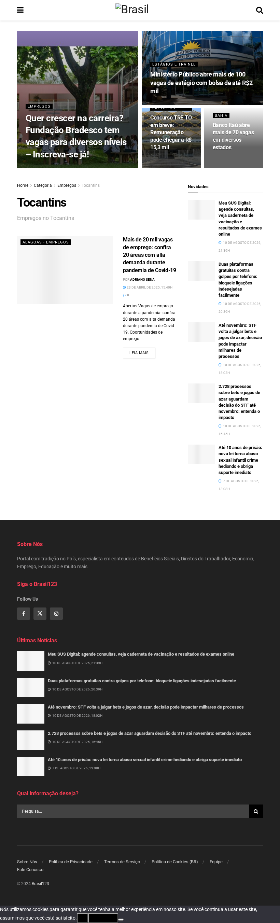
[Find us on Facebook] (23, 613)
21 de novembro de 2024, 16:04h (95, 167)
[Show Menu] (20, 10)
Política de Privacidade (71, 861)
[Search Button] (259, 10)
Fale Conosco (30, 869)
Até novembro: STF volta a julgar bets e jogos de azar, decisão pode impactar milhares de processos (146, 707)
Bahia (221, 115)
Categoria (43, 185)
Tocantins (91, 185)
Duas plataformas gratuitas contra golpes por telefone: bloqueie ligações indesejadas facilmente (142, 680)
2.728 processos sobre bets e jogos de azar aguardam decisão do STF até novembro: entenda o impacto (149, 733)
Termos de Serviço (122, 861)
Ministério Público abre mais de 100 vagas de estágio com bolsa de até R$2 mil (201, 83)
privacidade (103, 918)
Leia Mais (142, 352)
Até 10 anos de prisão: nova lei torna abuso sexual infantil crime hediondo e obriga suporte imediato (240, 460)
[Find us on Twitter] (39, 613)
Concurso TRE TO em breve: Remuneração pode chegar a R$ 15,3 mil (171, 132)
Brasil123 (40, 883)
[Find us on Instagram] (56, 613)
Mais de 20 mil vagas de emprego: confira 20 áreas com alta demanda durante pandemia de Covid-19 (149, 255)
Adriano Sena (142, 279)
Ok (82, 918)
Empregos (39, 106)
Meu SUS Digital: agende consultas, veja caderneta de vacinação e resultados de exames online (141, 654)
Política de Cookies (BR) (175, 861)
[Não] (121, 920)
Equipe (216, 861)
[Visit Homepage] (139, 10)
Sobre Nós (27, 861)
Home (22, 185)
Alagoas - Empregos (46, 242)
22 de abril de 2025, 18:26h (176, 104)
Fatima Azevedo (47, 167)
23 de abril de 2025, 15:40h (149, 287)
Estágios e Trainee (174, 64)
